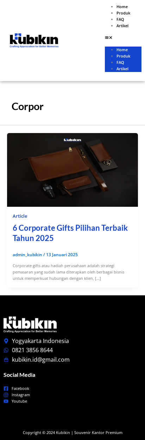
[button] (123, 38)
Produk (123, 13)
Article (20, 216)
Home (122, 6)
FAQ (120, 19)
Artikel (122, 25)
